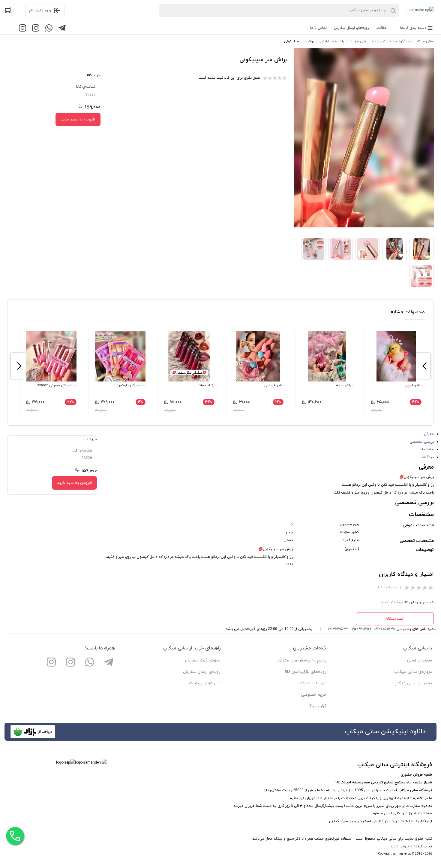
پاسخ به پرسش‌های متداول (301, 660)
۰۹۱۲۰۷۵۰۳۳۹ (384, 629)
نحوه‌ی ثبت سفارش (202, 660)
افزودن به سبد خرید (78, 119)
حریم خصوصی (313, 694)
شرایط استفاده (313, 683)
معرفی (429, 434)
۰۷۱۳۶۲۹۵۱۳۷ (338, 629)
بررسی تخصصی (422, 441)
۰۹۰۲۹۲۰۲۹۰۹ (361, 629)
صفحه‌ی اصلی (419, 660)
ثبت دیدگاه (395, 618)
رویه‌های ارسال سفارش (351, 28)
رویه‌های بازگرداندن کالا (305, 672)
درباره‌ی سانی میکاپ (413, 672)
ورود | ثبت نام (40, 10)
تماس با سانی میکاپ (412, 683)
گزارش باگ (317, 706)
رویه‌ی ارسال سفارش (201, 672)
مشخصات (426, 449)
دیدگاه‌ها (427, 457)
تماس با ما (318, 28)
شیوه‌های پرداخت (204, 683)
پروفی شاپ (400, 846)
